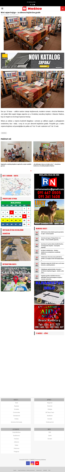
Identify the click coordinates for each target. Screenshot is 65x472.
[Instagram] (32, 463)
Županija (16, 406)
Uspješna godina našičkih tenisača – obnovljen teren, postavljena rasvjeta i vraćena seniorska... (51, 277)
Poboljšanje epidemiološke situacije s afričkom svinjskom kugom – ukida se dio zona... (52, 271)
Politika (16, 419)
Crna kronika (16, 412)
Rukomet (49, 406)
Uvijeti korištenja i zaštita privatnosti (26, 470)
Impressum (39, 470)
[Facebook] (28, 463)
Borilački (50, 419)
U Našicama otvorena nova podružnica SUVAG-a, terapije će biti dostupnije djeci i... (52, 258)
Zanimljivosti (16, 415)
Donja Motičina (16, 432)
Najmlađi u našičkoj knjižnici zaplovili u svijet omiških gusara (16, 165)
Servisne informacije (16, 422)
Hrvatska (16, 409)
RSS (50, 432)
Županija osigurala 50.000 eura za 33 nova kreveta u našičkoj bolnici (52, 264)
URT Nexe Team (50, 412)
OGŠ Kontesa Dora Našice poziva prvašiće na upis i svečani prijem (52, 233)
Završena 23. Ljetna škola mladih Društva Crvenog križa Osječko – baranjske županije (52, 245)
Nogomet (49, 402)
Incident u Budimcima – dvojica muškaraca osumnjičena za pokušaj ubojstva (50, 252)
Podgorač (16, 451)
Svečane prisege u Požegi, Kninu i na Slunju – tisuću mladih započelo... (51, 239)
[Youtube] (37, 463)
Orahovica (16, 448)
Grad (16, 402)
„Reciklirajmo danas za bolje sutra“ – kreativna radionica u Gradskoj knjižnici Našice (47, 165)
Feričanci (16, 438)
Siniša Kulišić (6, 14)
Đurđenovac (16, 435)
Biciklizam (50, 415)
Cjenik (49, 435)
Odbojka (50, 409)
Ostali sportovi (50, 422)
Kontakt (50, 438)
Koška (16, 445)
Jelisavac (16, 442)
